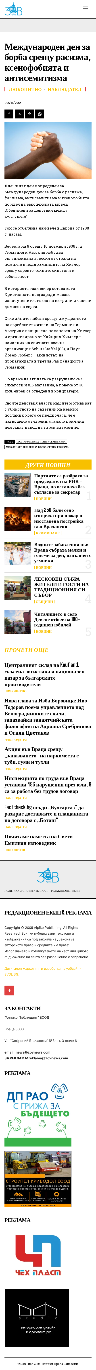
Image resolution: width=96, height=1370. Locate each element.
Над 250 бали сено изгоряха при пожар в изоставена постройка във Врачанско (58, 518)
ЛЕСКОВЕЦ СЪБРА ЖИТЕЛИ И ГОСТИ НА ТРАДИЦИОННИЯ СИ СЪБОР (61, 587)
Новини (44, 498)
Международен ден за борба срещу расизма (37, 447)
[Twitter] (19, 114)
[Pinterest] (29, 114)
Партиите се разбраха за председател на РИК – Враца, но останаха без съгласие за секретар (61, 483)
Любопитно (15, 691)
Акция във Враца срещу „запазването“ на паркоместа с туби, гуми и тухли (41, 755)
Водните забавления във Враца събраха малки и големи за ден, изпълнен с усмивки (62, 552)
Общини (44, 601)
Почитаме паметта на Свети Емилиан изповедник (38, 839)
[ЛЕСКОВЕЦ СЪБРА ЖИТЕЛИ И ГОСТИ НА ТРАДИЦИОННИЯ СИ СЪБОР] (17, 588)
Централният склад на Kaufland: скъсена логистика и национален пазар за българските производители (44, 674)
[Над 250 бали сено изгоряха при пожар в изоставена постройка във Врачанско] (17, 519)
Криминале (48, 533)
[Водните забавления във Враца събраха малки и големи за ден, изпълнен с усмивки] (17, 553)
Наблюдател (15, 739)
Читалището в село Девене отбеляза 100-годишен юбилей (57, 619)
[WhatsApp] (39, 114)
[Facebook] (8, 114)
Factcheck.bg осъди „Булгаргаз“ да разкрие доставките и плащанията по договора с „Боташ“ (46, 813)
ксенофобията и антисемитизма (41, 442)
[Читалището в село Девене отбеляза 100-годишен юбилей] (17, 622)
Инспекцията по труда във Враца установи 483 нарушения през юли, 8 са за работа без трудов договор (47, 784)
